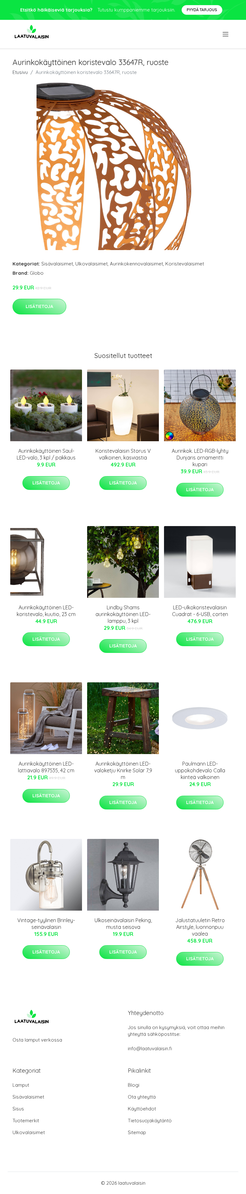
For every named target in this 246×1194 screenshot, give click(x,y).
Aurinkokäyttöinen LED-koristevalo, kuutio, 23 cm (46, 610)
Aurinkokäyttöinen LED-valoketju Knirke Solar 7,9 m (123, 770)
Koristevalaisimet (184, 264)
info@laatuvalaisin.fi (150, 1048)
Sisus (18, 1109)
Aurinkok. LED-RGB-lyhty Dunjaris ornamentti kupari (200, 457)
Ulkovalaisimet (91, 264)
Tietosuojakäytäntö (150, 1120)
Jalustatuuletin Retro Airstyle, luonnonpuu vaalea (200, 927)
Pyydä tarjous (202, 9)
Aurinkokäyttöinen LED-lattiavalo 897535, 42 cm (46, 767)
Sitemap (137, 1132)
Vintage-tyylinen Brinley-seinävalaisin (46, 923)
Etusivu (20, 72)
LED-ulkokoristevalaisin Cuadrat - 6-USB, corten (200, 610)
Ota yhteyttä (142, 1097)
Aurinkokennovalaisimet (136, 264)
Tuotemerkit (25, 1120)
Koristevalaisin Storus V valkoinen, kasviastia (123, 454)
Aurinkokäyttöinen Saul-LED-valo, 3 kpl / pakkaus (46, 454)
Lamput (20, 1085)
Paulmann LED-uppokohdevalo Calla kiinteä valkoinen (200, 770)
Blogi (133, 1085)
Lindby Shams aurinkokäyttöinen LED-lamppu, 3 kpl (123, 614)
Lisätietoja (39, 306)
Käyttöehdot (142, 1109)
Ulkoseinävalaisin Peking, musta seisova (123, 923)
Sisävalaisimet (57, 264)
